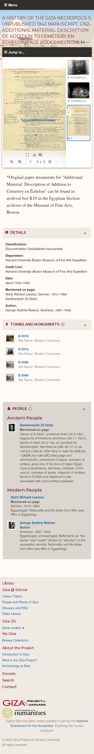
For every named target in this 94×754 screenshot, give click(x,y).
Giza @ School (14, 590)
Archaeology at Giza (16, 666)
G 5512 (23, 349)
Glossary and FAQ (15, 608)
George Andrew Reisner (37, 522)
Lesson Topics (12, 596)
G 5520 (23, 362)
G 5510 (23, 336)
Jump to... (16, 52)
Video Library (11, 613)
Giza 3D (9, 621)
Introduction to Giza (15, 654)
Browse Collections (15, 640)
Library (8, 583)
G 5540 (23, 375)
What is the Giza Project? (19, 660)
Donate (9, 674)
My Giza (9, 634)
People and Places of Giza (20, 602)
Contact (9, 687)
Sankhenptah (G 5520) (36, 425)
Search (8, 680)
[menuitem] (47, 628)
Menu (12, 5)
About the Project (18, 648)
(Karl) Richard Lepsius (27, 497)
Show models (11, 628)
